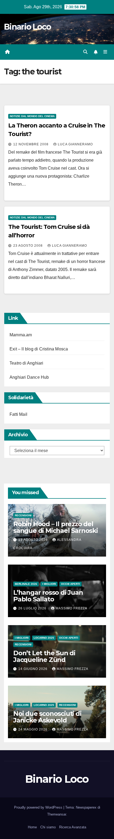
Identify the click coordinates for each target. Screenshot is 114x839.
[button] (85, 52)
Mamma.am (21, 335)
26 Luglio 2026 (32, 608)
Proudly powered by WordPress (38, 807)
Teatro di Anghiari (26, 363)
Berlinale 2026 (26, 583)
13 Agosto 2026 (33, 540)
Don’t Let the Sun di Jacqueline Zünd (44, 656)
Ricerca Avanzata (72, 827)
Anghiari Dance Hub (29, 377)
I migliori (49, 583)
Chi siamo (48, 827)
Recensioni (23, 515)
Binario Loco (27, 27)
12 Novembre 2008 (31, 144)
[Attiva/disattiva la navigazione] (105, 52)
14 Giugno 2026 (33, 669)
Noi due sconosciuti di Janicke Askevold (47, 717)
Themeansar (56, 814)
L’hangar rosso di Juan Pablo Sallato (48, 596)
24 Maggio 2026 (33, 729)
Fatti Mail (18, 414)
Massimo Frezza (71, 608)
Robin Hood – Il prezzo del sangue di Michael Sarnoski (55, 527)
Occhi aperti (70, 583)
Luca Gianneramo (75, 144)
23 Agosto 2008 (28, 245)
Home (32, 827)
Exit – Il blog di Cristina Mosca (39, 349)
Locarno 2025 (44, 637)
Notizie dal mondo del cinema (32, 116)
